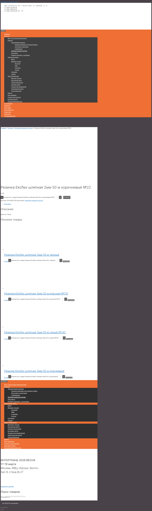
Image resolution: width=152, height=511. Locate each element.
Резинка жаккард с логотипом (20, 55)
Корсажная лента (16, 80)
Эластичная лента (13, 57)
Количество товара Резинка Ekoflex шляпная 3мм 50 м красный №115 (35, 299)
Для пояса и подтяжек (21, 47)
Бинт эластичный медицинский (17, 38)
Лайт (16, 65)
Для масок (14, 53)
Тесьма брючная (16, 91)
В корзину (67, 197)
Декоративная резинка (18, 42)
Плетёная (14, 72)
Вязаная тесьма (16, 61)
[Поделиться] (5, 507)
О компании (8, 103)
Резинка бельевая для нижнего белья (26, 44)
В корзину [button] (66, 261)
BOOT (13, 59)
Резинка (10, 40)
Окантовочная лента (17, 89)
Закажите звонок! (7, 486)
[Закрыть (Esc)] (7, 507)
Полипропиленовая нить (15, 101)
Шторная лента (15, 84)
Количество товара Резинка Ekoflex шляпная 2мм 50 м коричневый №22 (29, 197)
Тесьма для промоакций (18, 87)
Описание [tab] (7, 204)
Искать (3, 497)
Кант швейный (12, 95)
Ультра (17, 70)
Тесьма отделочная (17, 82)
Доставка (7, 108)
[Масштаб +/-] (1, 507)
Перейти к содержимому (9, 2)
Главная (7, 34)
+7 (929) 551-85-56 (10, 7)
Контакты (7, 114)
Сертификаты (9, 110)
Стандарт (17, 68)
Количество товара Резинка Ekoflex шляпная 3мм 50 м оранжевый (34, 376)
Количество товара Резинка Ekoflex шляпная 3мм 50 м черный (33, 260)
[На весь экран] (3, 507)
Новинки (7, 106)
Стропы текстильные (14, 97)
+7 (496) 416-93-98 (10, 10)
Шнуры (10, 93)
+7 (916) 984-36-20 (10, 9)
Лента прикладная (13, 76)
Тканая (13, 74)
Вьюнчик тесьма (16, 78)
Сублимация (18, 49)
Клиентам (7, 112)
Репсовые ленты (13, 99)
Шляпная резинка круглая (19, 51)
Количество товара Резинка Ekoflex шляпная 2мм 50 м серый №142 (34, 338)
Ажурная (17, 63)
